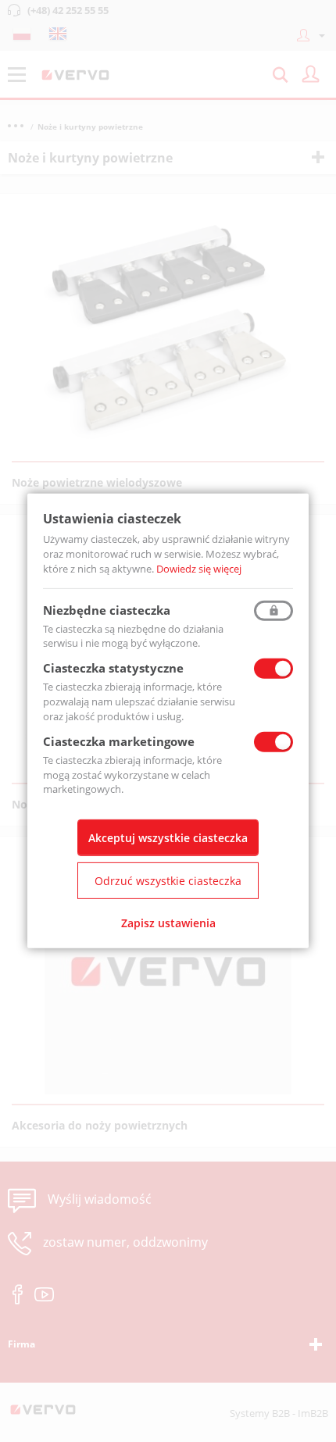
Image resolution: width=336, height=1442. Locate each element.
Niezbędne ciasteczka (106, 609)
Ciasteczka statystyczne (113, 668)
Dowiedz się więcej (198, 569)
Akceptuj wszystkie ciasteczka (168, 837)
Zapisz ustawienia (168, 923)
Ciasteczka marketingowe (119, 741)
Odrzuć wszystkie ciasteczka (168, 880)
